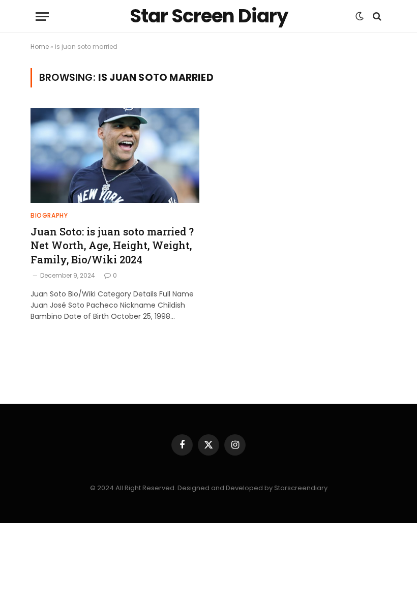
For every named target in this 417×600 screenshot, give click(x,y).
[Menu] (42, 16)
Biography (49, 215)
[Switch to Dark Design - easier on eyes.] (359, 16)
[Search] (376, 16)
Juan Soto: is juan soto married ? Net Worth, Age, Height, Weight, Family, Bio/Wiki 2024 (112, 245)
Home (40, 46)
